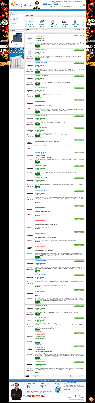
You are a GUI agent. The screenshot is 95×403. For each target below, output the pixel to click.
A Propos (42, 386)
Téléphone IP (12, 9)
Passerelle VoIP (28, 9)
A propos (13, 19)
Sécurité (73, 9)
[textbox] (66, 5)
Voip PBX (35, 9)
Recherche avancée (66, 6)
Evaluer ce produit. (38, 47)
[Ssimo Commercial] (16, 399)
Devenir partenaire (15, 20)
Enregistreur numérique (55, 33)
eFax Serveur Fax (43, 388)
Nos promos (14, 15)
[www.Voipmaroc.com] (21, 4)
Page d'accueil (14, 14)
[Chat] (91, 399)
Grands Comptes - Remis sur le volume (45, 392)
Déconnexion (14, 23)
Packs (51, 9)
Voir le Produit (30, 42)
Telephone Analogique (65, 9)
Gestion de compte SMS (44, 390)
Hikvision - (40, 35)
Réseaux (56, 9)
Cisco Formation (43, 385)
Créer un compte (15, 18)
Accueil (25, 12)
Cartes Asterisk (20, 9)
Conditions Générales (44, 387)
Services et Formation (44, 9)
